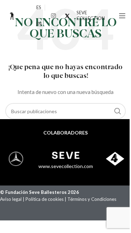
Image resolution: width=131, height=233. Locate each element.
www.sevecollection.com (65, 166)
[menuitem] (38, 7)
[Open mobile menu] (122, 16)
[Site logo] (12, 15)
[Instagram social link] (53, 15)
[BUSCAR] (118, 111)
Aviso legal (11, 199)
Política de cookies (45, 199)
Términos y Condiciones (92, 199)
